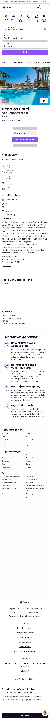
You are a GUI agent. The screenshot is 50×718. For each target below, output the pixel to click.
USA (26, 445)
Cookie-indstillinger (27, 679)
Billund (27, 455)
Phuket (27, 464)
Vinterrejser (29, 477)
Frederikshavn (7, 467)
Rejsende (8, 44)
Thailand (5, 445)
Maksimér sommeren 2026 (11, 477)
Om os (25, 623)
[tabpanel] (25, 40)
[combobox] (23, 30)
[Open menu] (45, 7)
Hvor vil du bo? (10, 27)
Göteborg (28, 467)
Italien (27, 436)
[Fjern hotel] (45, 28)
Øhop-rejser (29, 483)
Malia (29, 62)
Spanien (5, 433)
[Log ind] (39, 7)
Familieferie (6, 497)
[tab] (6, 18)
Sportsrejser (6, 494)
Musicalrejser (30, 494)
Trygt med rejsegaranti (25, 637)
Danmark (28, 433)
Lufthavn (16, 133)
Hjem (4, 62)
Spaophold (29, 497)
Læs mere (6, 218)
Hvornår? (8, 36)
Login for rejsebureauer (25, 651)
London (28, 461)
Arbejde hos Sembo (25, 633)
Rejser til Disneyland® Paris (34, 486)
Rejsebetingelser (25, 628)
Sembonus (25, 659)
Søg (25, 52)
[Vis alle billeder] (44, 100)
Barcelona (5, 461)
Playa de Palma (30, 458)
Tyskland (5, 442)
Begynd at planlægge (25, 139)
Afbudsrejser (6, 480)
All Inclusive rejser (31, 480)
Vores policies (25, 642)
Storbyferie (6, 486)
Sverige (28, 442)
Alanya (4, 455)
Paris (3, 458)
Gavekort (25, 671)
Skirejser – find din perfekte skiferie (35, 490)
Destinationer (25, 647)
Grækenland (17, 62)
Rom (3, 464)
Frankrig (5, 439)
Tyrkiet (4, 436)
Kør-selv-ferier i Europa (10, 489)
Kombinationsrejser (9, 483)
